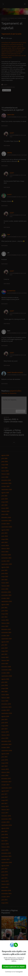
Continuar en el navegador (14, 972)
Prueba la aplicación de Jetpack (14, 966)
